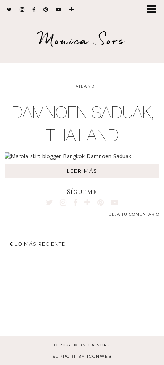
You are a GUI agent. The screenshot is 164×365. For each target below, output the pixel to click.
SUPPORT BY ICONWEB (82, 356)
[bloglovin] (71, 9)
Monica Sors (82, 40)
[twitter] (9, 9)
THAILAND (82, 86)
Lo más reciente (39, 244)
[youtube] (59, 9)
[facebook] (34, 9)
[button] (154, 9)
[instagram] (22, 9)
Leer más (82, 171)
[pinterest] (45, 9)
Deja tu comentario (133, 214)
